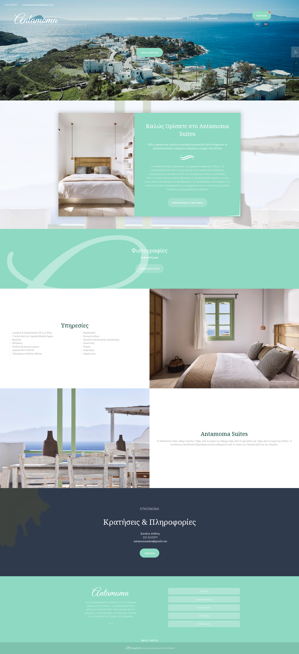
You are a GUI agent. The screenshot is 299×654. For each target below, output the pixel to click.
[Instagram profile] (294, 2)
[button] (133, 18)
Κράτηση (262, 15)
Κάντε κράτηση (150, 52)
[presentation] (4, 52)
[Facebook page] (289, 2)
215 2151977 (150, 537)
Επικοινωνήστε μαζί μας (187, 202)
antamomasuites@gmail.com (150, 541)
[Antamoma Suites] (36, 18)
